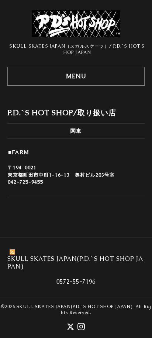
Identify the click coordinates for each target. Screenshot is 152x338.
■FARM (18, 152)
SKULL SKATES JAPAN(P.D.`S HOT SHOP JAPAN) (74, 307)
